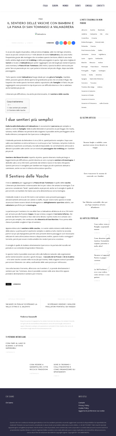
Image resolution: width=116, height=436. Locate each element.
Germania (84, 54)
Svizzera (84, 83)
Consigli (88, 6)
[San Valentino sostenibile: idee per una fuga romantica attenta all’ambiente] (95, 192)
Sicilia (91, 75)
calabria (84, 34)
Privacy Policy (84, 405)
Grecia (93, 54)
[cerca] (108, 5)
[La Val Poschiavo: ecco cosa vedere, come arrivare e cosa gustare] (86, 272)
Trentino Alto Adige (87, 87)
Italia (45, 6)
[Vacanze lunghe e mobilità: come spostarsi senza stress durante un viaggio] (95, 133)
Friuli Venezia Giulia (88, 50)
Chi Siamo (9, 402)
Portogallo (84, 71)
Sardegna (102, 71)
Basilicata (101, 30)
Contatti (100, 6)
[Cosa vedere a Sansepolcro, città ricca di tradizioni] (40, 352)
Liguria (90, 58)
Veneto (83, 107)
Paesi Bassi (95, 67)
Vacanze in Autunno (88, 91)
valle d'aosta (103, 103)
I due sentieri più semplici (17, 108)
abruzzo (84, 30)
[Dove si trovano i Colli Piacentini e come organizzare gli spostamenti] (64, 352)
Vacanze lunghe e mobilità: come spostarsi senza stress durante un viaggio (95, 145)
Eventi (78, 6)
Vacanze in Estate (87, 95)
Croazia (94, 38)
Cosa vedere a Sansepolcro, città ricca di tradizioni (39, 367)
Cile (101, 34)
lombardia (17, 284)
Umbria (99, 87)
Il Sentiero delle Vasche (16, 110)
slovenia (99, 75)
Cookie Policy (84, 408)
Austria (92, 30)
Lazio (83, 58)
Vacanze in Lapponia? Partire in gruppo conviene (102, 257)
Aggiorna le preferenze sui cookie (92, 411)
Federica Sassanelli (18, 43)
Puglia (93, 71)
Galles (100, 50)
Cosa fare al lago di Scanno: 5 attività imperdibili (15, 346)
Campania (93, 34)
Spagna (84, 79)
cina (106, 34)
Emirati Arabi (99, 42)
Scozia (83, 75)
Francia (93, 46)
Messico (92, 62)
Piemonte (105, 67)
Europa (55, 6)
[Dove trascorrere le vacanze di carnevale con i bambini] (95, 164)
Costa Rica (85, 38)
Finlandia (84, 46)
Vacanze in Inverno (88, 99)
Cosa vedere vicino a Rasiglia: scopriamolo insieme (101, 226)
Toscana (93, 83)
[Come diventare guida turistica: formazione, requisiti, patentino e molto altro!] (86, 241)
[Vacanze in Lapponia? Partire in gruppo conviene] (86, 258)
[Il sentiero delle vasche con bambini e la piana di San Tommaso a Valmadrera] (40, 34)
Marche (84, 62)
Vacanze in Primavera (89, 103)
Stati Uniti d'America (96, 79)
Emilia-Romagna (86, 42)
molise (100, 62)
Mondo (65, 6)
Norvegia (84, 67)
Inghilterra (102, 54)
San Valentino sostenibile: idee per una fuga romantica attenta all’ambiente (95, 204)
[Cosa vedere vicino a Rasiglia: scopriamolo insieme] (86, 227)
